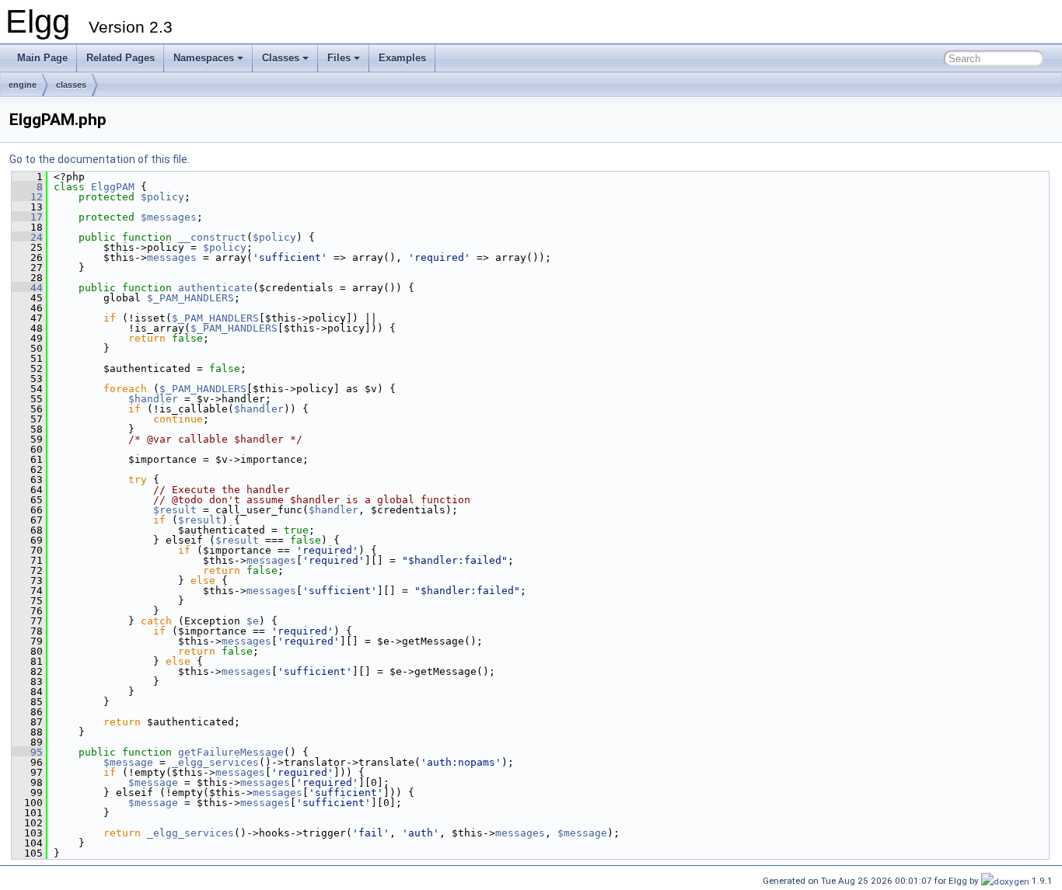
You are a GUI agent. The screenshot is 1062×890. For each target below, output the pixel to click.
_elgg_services (215, 762)
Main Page (42, 58)
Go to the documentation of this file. (99, 159)
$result (175, 510)
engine (23, 84)
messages (172, 257)
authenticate (215, 288)
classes (71, 84)
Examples (402, 58)
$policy (162, 197)
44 (27, 288)
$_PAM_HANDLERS (190, 298)
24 (27, 237)
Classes (280, 58)
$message (128, 762)
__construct (212, 237)
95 (27, 752)
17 (27, 217)
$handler (153, 399)
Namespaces (203, 58)
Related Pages (120, 58)
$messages (169, 217)
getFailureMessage (231, 752)
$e (252, 621)
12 (27, 197)
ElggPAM (112, 187)
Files (339, 58)
